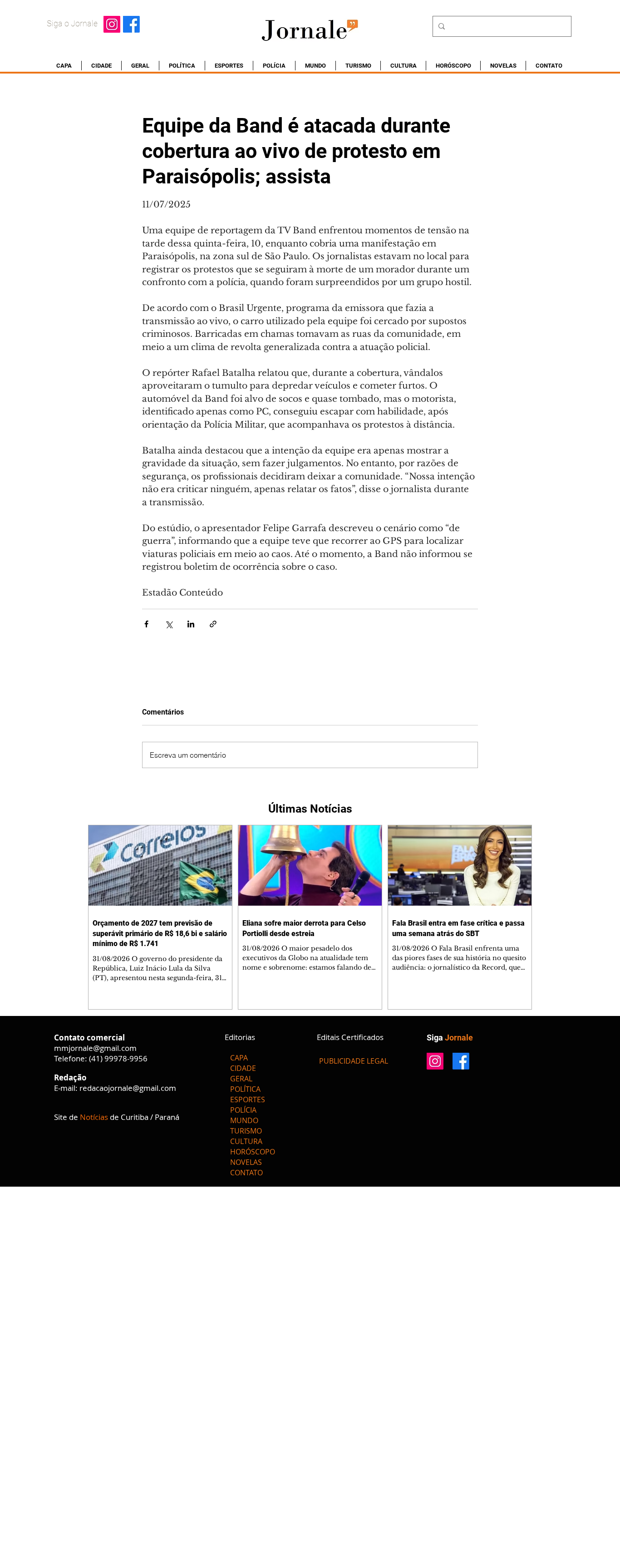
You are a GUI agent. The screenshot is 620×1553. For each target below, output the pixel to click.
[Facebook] (131, 24)
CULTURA (246, 1141)
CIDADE (243, 1068)
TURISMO (246, 1131)
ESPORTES (247, 1099)
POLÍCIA (243, 1110)
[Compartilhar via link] (213, 624)
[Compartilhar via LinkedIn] (191, 624)
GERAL (241, 1079)
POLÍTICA (245, 1089)
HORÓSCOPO (252, 1152)
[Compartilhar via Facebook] (146, 624)
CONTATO (246, 1173)
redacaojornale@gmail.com (127, 1088)
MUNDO (244, 1120)
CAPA (239, 1058)
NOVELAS (246, 1162)
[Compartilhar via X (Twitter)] (168, 624)
